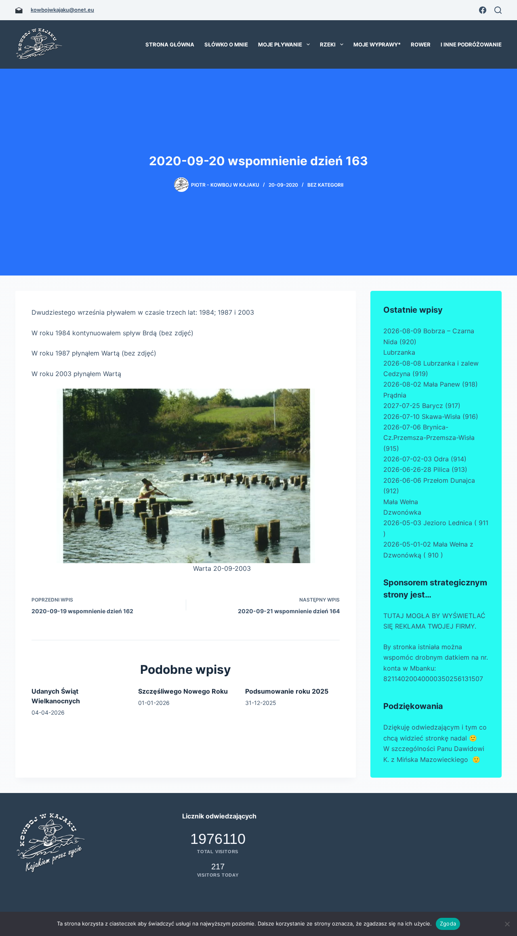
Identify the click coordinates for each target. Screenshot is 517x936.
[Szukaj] (498, 10)
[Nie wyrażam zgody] (507, 924)
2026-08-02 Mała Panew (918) (430, 384)
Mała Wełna (400, 502)
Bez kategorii (325, 185)
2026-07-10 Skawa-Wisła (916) (430, 416)
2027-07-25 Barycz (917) (421, 406)
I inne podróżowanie (471, 44)
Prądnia (394, 395)
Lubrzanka (399, 352)
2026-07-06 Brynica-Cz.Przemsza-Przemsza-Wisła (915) (429, 437)
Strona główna (169, 44)
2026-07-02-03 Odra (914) (425, 459)
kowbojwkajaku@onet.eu (62, 9)
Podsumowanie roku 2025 (286, 691)
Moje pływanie (280, 44)
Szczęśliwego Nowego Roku (183, 691)
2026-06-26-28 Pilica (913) (425, 469)
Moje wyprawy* (377, 44)
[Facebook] (482, 10)
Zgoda (448, 923)
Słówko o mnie (226, 44)
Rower (421, 44)
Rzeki (328, 44)
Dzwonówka (402, 512)
